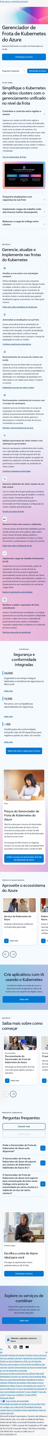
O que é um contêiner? (15, 1394)
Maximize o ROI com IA (24, 1361)
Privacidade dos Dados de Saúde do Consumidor (20, 1404)
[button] (14, 71)
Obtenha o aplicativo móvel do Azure (23, 1339)
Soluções (37, 1361)
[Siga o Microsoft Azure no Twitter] (10, 1347)
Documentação (35, 1376)
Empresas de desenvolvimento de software (17, 1373)
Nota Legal (27, 1410)
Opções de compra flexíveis (34, 1358)
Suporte (11, 1367)
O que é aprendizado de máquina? (30, 1388)
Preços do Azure (40, 1355)
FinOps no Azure (7, 1361)
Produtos (29, 1355)
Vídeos (12, 1385)
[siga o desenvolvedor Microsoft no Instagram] (16, 1347)
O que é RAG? (31, 1394)
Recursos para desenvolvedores (13, 1379)
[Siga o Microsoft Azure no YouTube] (28, 1347)
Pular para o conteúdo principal (14, 1)
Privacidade (28, 1407)
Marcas (35, 1410)
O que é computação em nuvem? (29, 1385)
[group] (20, 1060)
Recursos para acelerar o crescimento (15, 1364)
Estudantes (31, 1379)
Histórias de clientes (16, 1355)
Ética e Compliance (14, 1410)
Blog (44, 1376)
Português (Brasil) (7, 1397)
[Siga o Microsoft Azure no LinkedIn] (22, 1347)
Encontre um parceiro (19, 1376)
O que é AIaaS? (31, 1391)
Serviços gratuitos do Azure (11, 1358)
